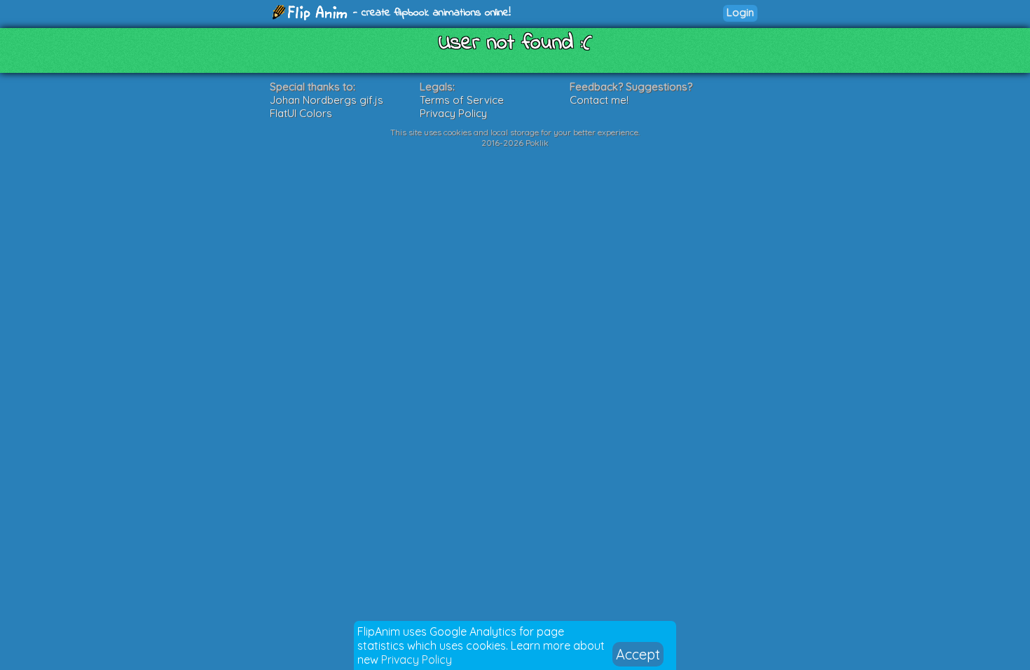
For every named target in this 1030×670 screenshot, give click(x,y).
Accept (638, 654)
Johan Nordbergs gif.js (326, 100)
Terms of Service (462, 100)
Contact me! (599, 100)
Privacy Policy (416, 659)
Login (740, 12)
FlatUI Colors (301, 113)
